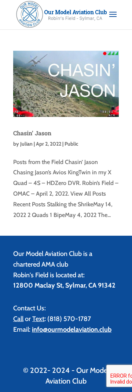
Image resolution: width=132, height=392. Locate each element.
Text (38, 319)
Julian (26, 143)
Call (18, 319)
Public (71, 143)
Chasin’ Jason (32, 133)
